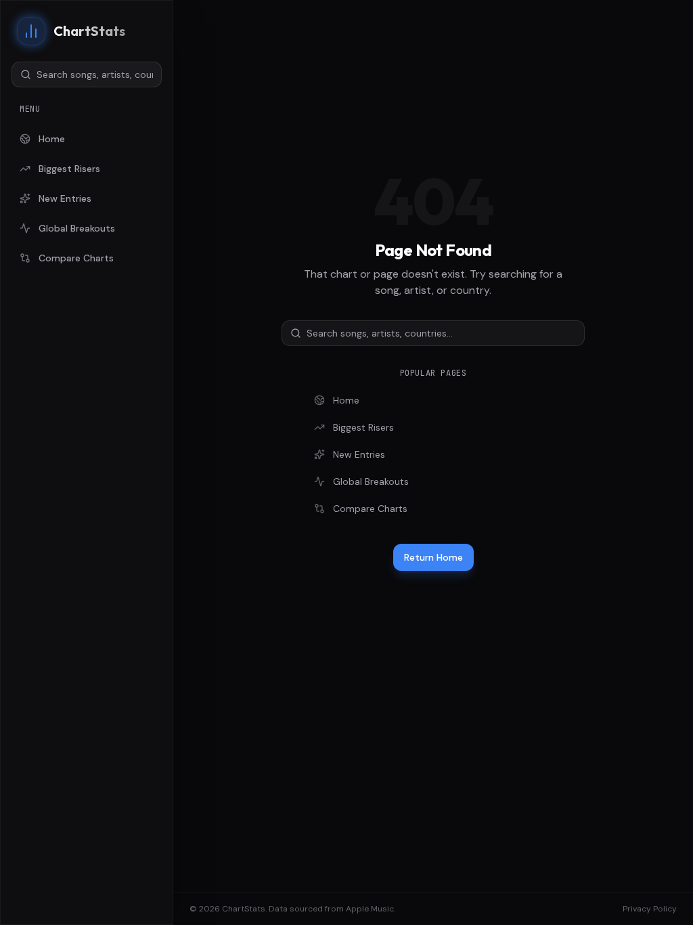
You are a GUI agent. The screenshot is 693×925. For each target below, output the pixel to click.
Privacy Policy (650, 908)
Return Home (433, 557)
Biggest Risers (69, 169)
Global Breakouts (77, 228)
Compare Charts (76, 258)
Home (52, 139)
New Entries (65, 198)
